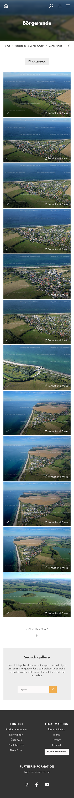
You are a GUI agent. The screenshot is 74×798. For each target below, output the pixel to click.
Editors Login (16, 735)
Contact (56, 745)
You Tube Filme (16, 745)
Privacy (57, 740)
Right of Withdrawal (56, 752)
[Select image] (7, 113)
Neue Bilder (16, 750)
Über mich (16, 740)
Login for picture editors (37, 772)
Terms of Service (56, 729)
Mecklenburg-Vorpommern (29, 46)
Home (6, 46)
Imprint (56, 735)
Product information (16, 729)
